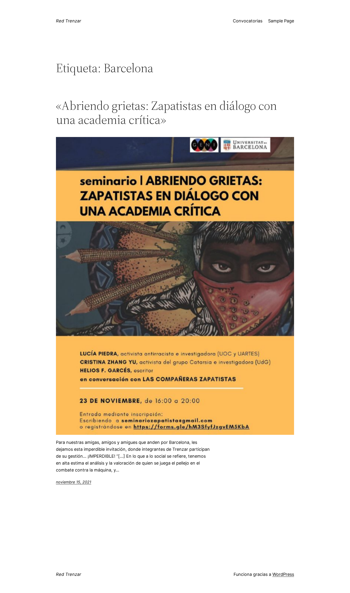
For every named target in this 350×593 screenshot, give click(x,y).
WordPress (283, 574)
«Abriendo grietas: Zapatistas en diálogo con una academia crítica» (166, 112)
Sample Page (281, 20)
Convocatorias (247, 20)
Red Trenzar (68, 20)
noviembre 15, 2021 (73, 482)
